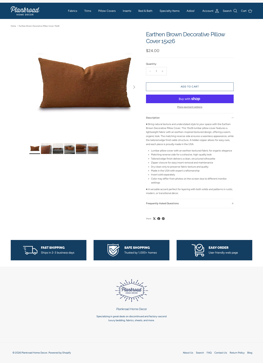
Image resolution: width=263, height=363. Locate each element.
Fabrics (72, 11)
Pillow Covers (107, 11)
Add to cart (190, 86)
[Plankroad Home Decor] (25, 10)
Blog (249, 352)
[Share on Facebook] (158, 218)
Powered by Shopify (59, 352)
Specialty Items (169, 11)
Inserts (127, 11)
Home (13, 26)
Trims (87, 11)
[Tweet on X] (154, 218)
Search (200, 352)
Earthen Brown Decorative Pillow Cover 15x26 (39, 26)
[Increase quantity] (163, 71)
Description (153, 117)
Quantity (151, 63)
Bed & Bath (145, 11)
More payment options (189, 107)
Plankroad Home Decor (34, 352)
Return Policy (237, 352)
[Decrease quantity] (149, 71)
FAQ (209, 352)
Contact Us (220, 352)
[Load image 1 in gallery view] (83, 85)
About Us (188, 352)
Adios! (191, 11)
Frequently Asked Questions (162, 203)
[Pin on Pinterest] (163, 218)
